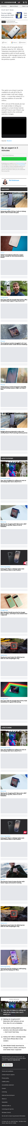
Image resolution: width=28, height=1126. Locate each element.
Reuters (9, 141)
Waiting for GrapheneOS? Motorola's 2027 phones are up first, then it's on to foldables (13, 1021)
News (3, 22)
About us (4, 1098)
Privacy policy (5, 1078)
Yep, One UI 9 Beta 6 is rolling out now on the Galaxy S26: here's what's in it (14, 1012)
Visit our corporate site (14, 1060)
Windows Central (6, 1112)
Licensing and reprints (8, 1109)
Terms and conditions (7, 1071)
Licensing (4, 1092)
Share (5, 42)
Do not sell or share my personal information (13, 1116)
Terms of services (20, 163)
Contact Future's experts (8, 1074)
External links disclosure (8, 1095)
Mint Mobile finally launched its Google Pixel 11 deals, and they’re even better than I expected (14, 1047)
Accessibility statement (8, 1085)
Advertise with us (6, 1105)
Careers (4, 1088)
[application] (14, 126)
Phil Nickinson (11, 21)
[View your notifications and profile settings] (15, 2)
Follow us (15, 42)
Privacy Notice (22, 164)
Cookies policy (5, 1081)
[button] (26, 2)
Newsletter (23, 42)
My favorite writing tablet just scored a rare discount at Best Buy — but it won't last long (14, 1030)
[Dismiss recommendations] (26, 10)
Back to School (14, 6)
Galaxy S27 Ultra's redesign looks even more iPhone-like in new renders (14, 1039)
